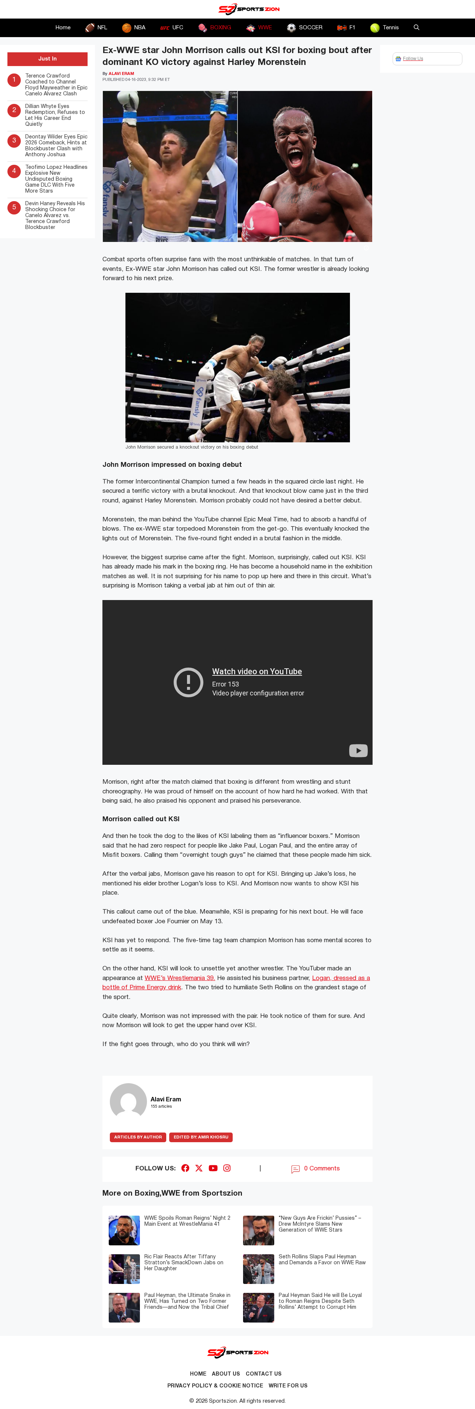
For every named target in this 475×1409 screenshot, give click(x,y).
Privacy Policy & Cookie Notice (215, 1386)
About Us (226, 1374)
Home (63, 27)
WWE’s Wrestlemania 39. (180, 978)
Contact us (264, 1374)
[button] (416, 28)
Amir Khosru (201, 1137)
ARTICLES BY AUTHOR (138, 1137)
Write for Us (288, 1386)
